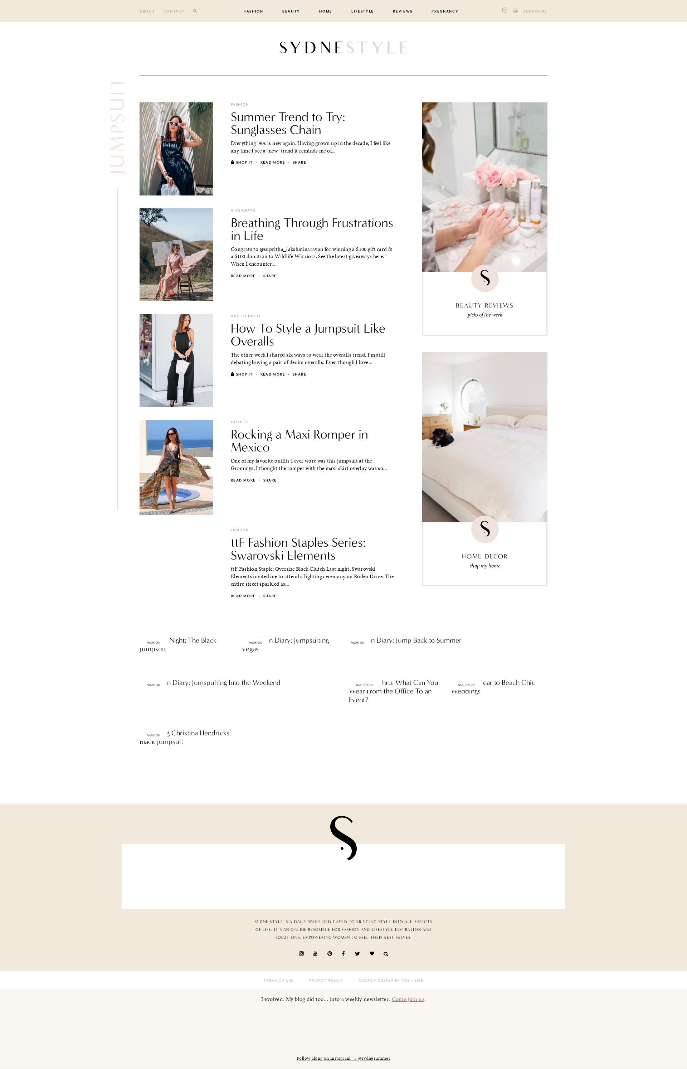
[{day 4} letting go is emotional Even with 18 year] (235, 875)
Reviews (403, 11)
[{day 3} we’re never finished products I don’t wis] (379, 875)
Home (325, 11)
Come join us (408, 999)
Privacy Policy (326, 980)
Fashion (253, 11)
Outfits (240, 422)
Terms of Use (279, 980)
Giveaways (243, 210)
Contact (174, 11)
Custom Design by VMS (384, 980)
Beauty (291, 11)
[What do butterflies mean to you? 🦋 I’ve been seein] (163, 875)
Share (299, 162)
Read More (152, 664)
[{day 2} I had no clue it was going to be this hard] (523, 875)
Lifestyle (362, 11)
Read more (272, 162)
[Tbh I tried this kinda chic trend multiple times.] (452, 875)
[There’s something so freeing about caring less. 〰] (307, 875)
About (147, 11)
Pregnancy (445, 11)
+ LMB (416, 980)
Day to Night (246, 316)
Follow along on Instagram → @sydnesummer (343, 1058)
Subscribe (535, 11)
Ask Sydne (365, 685)
